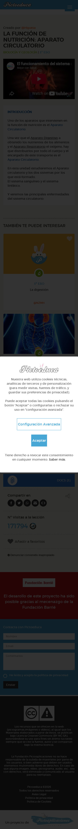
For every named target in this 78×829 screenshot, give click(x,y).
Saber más (57, 459)
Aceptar (39, 440)
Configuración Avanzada (39, 424)
